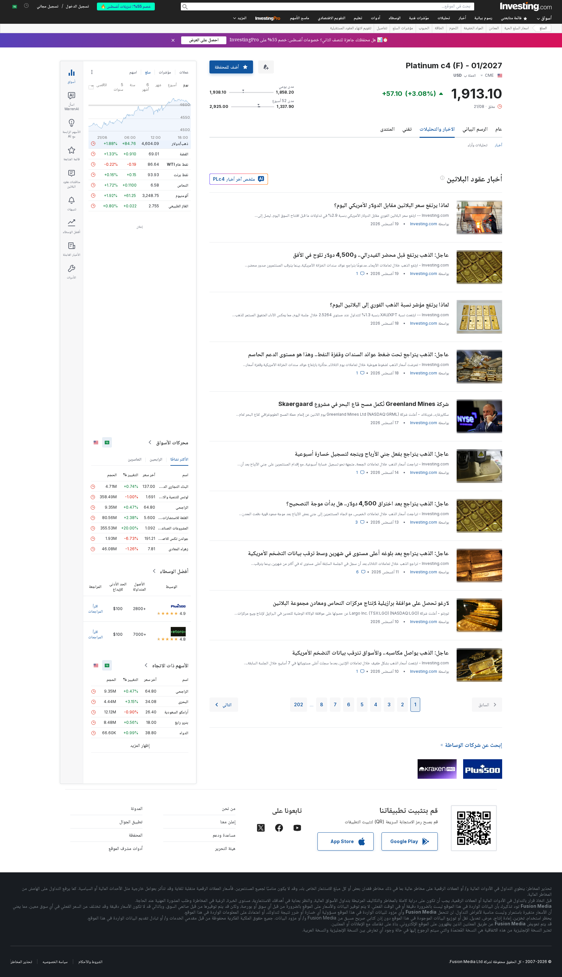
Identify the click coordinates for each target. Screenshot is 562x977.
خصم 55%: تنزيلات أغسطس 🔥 (126, 6)
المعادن (494, 28)
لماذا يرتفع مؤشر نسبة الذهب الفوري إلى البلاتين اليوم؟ (389, 304)
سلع (148, 72)
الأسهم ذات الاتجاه (170, 665)
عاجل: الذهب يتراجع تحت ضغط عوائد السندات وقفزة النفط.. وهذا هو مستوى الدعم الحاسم (348, 354)
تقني (407, 128)
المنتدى (387, 128)
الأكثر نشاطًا (179, 459)
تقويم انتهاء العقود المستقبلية (350, 28)
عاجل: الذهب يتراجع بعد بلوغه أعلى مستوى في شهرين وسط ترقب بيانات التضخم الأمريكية (348, 553)
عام (498, 128)
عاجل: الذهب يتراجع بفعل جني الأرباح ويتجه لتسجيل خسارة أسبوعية (372, 453)
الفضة (184, 153)
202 (298, 704)
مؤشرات (165, 72)
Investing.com (423, 223)
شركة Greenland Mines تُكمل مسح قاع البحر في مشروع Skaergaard (363, 403)
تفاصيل (382, 28)
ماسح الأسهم (299, 18)
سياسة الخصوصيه (55, 961)
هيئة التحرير (225, 848)
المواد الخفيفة (473, 28)
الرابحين (156, 459)
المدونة (136, 808)
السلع (543, 28)
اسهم (133, 72)
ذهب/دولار (180, 143)
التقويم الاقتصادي (331, 18)
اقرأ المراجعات (95, 609)
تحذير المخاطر (21, 961)
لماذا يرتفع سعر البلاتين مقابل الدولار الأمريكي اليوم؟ (391, 205)
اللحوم (453, 28)
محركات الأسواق (172, 442)
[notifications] (26, 6)
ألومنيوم (182, 195)
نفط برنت (181, 174)
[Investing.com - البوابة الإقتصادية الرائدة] (526, 6)
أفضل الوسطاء (174, 571)
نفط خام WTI (177, 164)
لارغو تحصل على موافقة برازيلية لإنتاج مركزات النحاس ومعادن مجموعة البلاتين (361, 602)
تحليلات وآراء (477, 144)
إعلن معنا (227, 821)
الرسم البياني (475, 128)
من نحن (228, 808)
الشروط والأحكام (90, 961)
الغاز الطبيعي (178, 205)
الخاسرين (134, 459)
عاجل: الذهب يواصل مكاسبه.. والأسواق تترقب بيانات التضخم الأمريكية (370, 652)
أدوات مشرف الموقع (125, 848)
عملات (183, 72)
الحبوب (424, 28)
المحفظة (135, 835)
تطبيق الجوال (130, 821)
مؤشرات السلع (403, 28)
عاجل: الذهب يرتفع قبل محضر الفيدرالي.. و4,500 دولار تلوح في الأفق (371, 254)
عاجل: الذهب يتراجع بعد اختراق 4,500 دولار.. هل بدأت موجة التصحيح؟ (367, 503)
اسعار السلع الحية (516, 28)
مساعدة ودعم (224, 835)
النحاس (182, 185)
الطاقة (439, 28)
